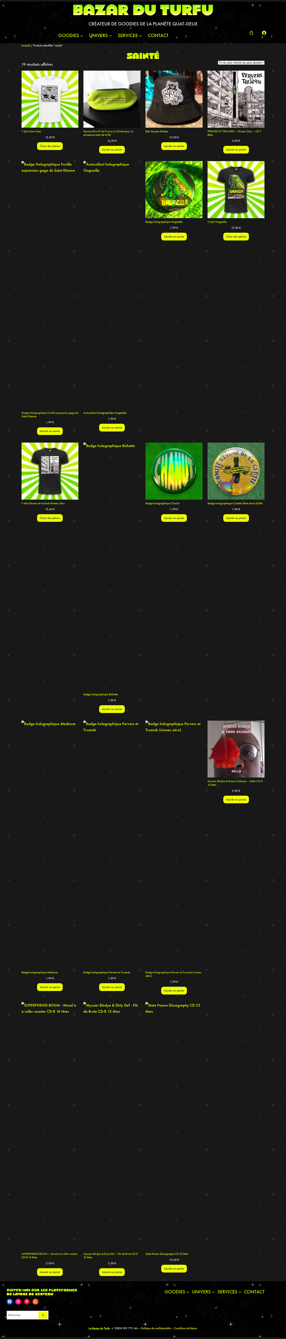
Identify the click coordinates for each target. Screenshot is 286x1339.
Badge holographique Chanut (162, 503)
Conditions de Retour (186, 1328)
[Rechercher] (43, 1315)
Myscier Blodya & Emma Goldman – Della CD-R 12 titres (235, 782)
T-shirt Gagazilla (217, 222)
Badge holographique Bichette (100, 694)
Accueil (26, 45)
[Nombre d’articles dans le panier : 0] (251, 33)
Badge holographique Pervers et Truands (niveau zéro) (173, 974)
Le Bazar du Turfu (99, 1328)
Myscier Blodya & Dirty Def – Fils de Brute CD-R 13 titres (110, 1255)
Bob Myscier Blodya (156, 131)
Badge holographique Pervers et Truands (106, 972)
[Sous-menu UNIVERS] (110, 35)
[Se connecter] (264, 33)
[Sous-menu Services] (140, 35)
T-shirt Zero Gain (31, 131)
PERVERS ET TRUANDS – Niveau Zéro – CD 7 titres (234, 133)
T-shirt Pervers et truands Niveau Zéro (43, 503)
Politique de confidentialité (156, 1328)
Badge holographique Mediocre (40, 972)
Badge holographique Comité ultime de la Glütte (235, 503)
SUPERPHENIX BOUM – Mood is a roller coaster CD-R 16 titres (49, 1255)
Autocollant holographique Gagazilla (104, 413)
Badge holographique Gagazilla (164, 222)
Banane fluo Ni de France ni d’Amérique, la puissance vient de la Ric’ (108, 133)
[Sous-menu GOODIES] (81, 35)
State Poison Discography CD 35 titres (166, 1254)
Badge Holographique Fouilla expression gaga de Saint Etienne (50, 414)
